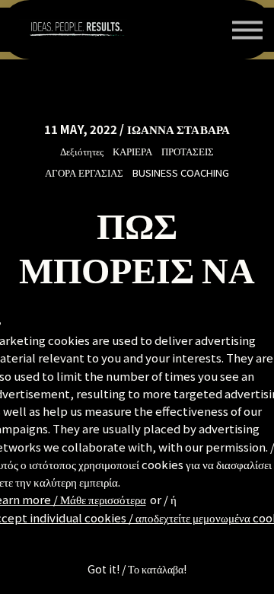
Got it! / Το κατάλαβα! (137, 568)
